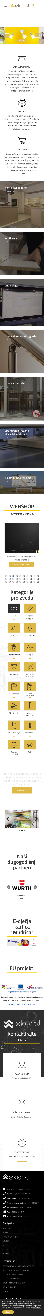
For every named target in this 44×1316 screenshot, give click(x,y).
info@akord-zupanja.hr (21, 1217)
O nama (6, 1250)
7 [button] (25, 895)
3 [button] (16, 895)
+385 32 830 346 (23, 1198)
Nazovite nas (22, 1152)
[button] (8, 887)
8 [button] (27, 895)
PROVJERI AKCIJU (22, 40)
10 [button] (31, 895)
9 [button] (29, 895)
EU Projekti (7, 1291)
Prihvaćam (8, 1312)
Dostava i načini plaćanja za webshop (18, 1266)
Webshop (7, 1233)
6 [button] (23, 895)
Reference (7, 1245)
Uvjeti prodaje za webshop (14, 1275)
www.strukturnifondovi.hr (22, 1004)
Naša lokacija (22, 1074)
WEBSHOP (22, 506)
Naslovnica (7, 1229)
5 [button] (21, 895)
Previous (8, 819)
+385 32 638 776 (34, 1203)
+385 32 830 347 (17, 1212)
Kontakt (6, 1254)
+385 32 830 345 (24, 1194)
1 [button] (12, 895)
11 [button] (21, 898)
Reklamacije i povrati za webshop (17, 1270)
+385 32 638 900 (26, 1208)
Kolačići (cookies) (10, 1287)
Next (35, 819)
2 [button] (14, 895)
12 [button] (23, 898)
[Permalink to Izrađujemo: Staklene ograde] (22, 821)
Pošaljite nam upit (22, 1112)
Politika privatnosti (11, 1279)
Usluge (22, 111)
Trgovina (22, 149)
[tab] (38, 576)
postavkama (37, 1308)
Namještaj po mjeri (22, 66)
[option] (11, 886)
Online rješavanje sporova (14, 1283)
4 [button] (19, 895)
